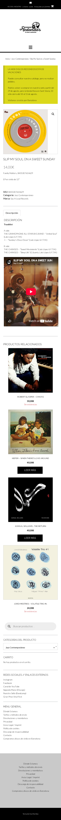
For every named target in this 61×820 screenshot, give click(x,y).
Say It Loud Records (19, 198)
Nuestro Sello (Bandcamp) (14, 693)
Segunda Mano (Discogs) (14, 690)
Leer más (30, 470)
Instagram (7, 679)
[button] (30, 47)
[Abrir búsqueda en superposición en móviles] (30, 626)
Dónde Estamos (10, 711)
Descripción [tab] (12, 213)
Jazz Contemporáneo (19, 59)
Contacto (7, 735)
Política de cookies (11, 728)
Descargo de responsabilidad (16, 732)
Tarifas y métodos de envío (15, 714)
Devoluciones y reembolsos (15, 718)
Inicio (7, 59)
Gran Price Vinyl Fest (12, 696)
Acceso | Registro (14, 6)
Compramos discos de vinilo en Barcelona (21, 738)
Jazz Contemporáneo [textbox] (30, 647)
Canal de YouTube (11, 686)
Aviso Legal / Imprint (12, 725)
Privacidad (7, 721)
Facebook (7, 683)
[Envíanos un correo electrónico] (30, 3)
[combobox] (30, 646)
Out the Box (33, 814)
